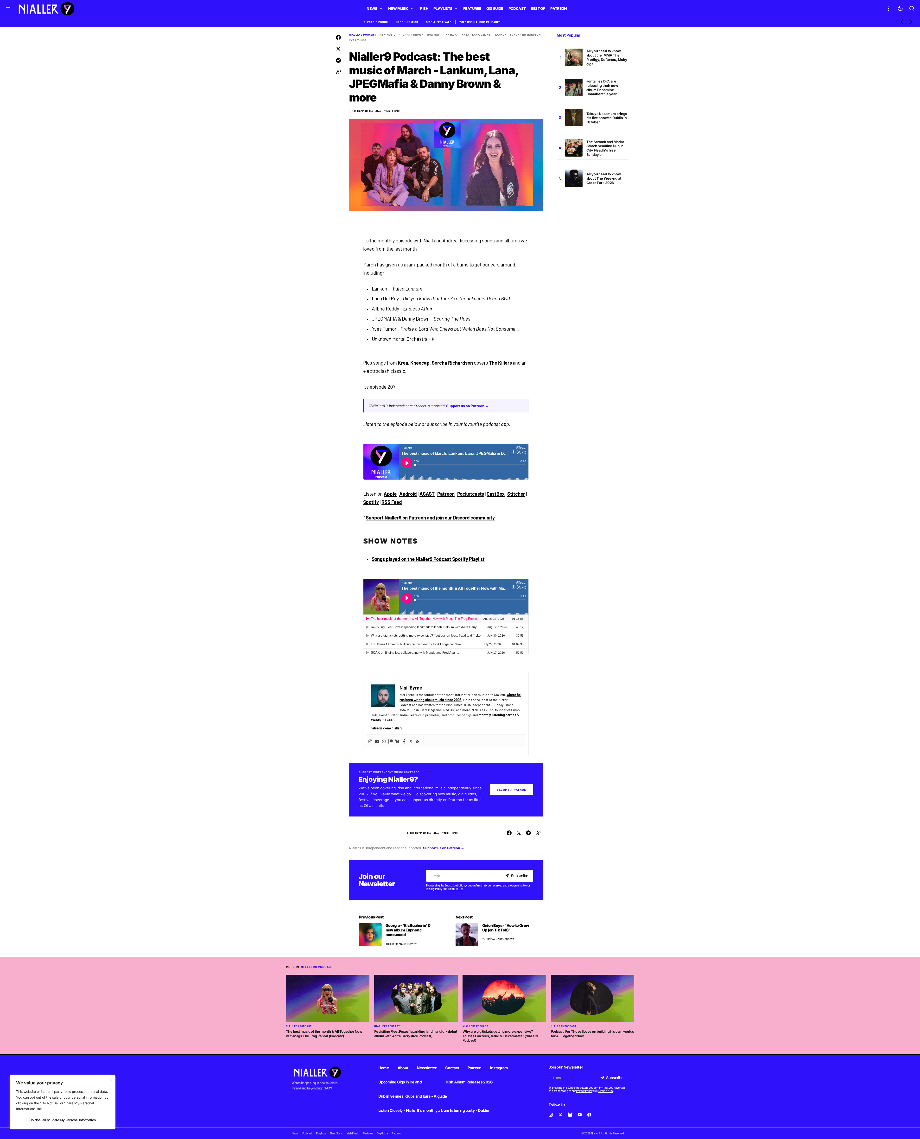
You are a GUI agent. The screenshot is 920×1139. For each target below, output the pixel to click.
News (295, 1133)
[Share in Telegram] (338, 60)
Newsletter (427, 1067)
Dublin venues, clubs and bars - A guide (412, 1096)
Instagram (499, 1067)
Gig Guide (382, 1133)
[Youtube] (377, 741)
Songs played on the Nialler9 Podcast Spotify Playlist (428, 559)
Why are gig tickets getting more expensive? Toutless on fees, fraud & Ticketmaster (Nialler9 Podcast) (500, 1035)
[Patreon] (390, 741)
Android (408, 494)
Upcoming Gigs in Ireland (400, 1082)
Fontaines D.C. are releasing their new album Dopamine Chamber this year (602, 87)
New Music (388, 34)
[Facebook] (404, 741)
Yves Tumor (358, 40)
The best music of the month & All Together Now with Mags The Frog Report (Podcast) (324, 1033)
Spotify (371, 502)
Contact (452, 1067)
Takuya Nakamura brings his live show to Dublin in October (606, 118)
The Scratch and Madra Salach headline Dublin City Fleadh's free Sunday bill (605, 148)
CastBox (496, 494)
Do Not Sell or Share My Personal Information (62, 1120)
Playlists (321, 1133)
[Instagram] (370, 741)
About (403, 1067)
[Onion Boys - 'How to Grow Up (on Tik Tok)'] (494, 930)
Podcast (307, 1133)
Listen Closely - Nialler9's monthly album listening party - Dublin (433, 1110)
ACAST (427, 494)
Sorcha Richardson (525, 34)
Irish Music (353, 1133)
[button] (8, 8)
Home (383, 1067)
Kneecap (452, 34)
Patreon (446, 494)
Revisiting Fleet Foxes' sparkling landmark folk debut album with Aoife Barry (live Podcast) (415, 1033)
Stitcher (516, 494)
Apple (390, 494)
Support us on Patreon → (467, 405)
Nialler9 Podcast (363, 34)
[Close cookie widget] (111, 1079)
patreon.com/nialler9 (387, 728)
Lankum (501, 34)
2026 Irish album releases (480, 22)
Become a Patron (512, 789)
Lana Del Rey (482, 34)
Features (368, 1133)
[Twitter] (411, 741)
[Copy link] (338, 72)
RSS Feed (391, 502)
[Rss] (417, 741)
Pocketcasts (470, 494)
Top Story (398, 833)
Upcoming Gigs (407, 22)
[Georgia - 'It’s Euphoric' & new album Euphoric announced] (397, 930)
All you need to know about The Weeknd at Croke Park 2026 (603, 178)
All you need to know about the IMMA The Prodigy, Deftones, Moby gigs (607, 57)
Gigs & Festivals (439, 22)
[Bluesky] (397, 741)
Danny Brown (413, 34)
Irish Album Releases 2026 (469, 1082)
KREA (465, 34)
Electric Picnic (376, 22)
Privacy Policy (434, 888)
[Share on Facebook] (338, 37)
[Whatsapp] (384, 741)
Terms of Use (455, 888)
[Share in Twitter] (338, 49)
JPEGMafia (434, 34)
